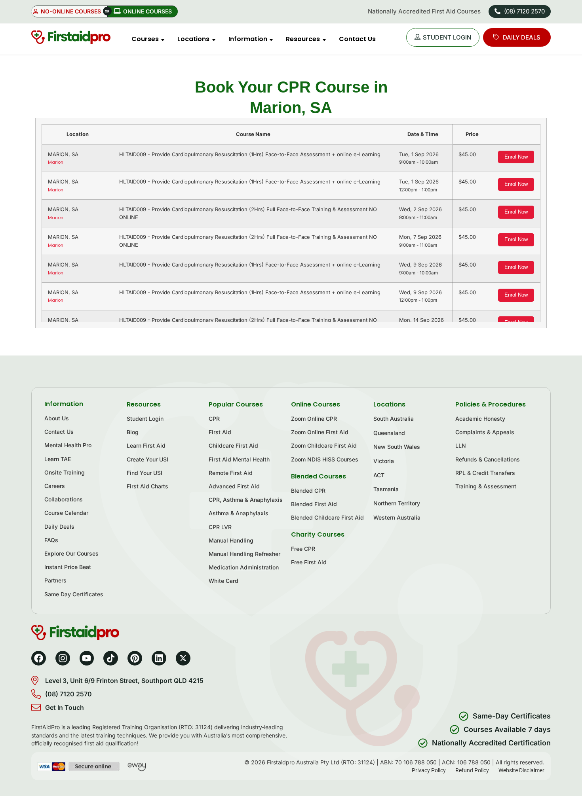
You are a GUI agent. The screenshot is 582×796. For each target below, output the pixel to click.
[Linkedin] (159, 658)
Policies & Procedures (490, 404)
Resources (144, 404)
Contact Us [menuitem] (357, 38)
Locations (389, 404)
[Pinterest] (134, 658)
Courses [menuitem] (145, 38)
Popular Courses (236, 404)
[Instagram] (62, 658)
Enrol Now (516, 157)
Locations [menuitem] (193, 38)
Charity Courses (317, 534)
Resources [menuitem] (303, 38)
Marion (55, 162)
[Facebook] (38, 658)
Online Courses (315, 404)
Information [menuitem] (247, 38)
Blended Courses (318, 476)
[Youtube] (87, 658)
